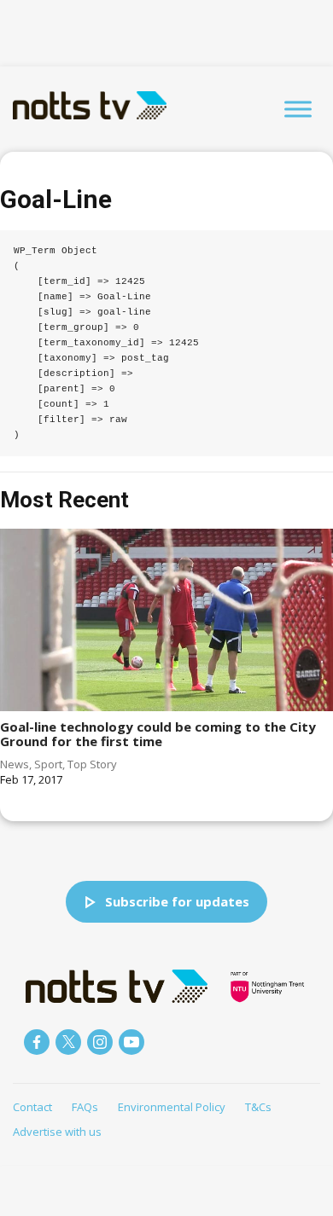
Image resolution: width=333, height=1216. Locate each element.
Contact (32, 1107)
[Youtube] (131, 1042)
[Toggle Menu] (298, 109)
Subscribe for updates (177, 901)
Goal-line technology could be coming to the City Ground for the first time (158, 734)
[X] (68, 1042)
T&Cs (258, 1107)
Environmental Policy (171, 1107)
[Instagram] (100, 1042)
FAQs (85, 1107)
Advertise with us (57, 1131)
